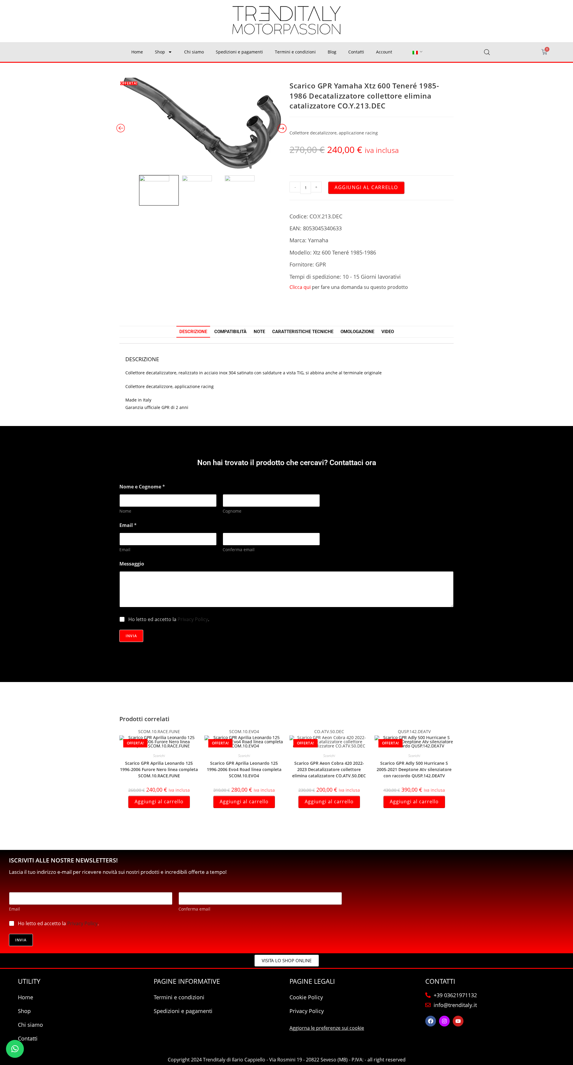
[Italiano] (415, 52)
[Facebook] (430, 1021)
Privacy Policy (193, 619)
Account (384, 52)
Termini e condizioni (295, 52)
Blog (332, 52)
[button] (15, 1049)
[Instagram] (444, 1021)
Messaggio (131, 564)
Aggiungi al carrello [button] (159, 801)
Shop (160, 52)
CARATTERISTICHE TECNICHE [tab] (302, 331)
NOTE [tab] (259, 331)
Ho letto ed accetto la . (168, 619)
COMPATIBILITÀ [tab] (230, 331)
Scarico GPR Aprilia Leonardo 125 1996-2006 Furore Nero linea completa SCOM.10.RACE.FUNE (159, 769)
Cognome (232, 511)
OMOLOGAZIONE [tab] (357, 331)
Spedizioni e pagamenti (239, 52)
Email (124, 549)
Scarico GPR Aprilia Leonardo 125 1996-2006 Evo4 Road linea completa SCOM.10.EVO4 (244, 769)
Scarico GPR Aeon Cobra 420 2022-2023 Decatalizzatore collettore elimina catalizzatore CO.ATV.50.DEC (329, 769)
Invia (131, 635)
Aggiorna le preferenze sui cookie (326, 1028)
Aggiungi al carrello (366, 187)
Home (137, 52)
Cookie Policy (306, 997)
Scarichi (159, 755)
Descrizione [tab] (193, 331)
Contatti (356, 52)
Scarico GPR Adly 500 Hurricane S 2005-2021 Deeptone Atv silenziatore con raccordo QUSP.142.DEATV (414, 769)
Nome (125, 511)
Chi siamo (194, 52)
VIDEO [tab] (387, 331)
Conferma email (239, 549)
